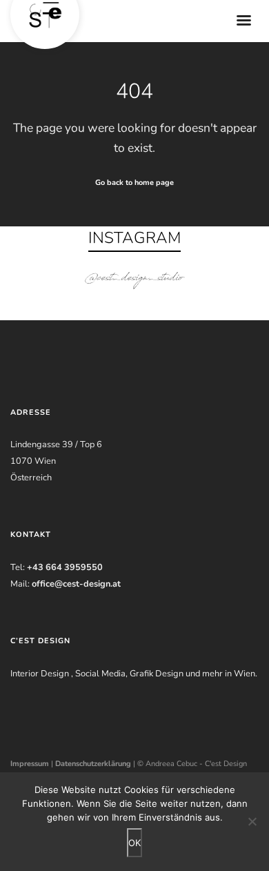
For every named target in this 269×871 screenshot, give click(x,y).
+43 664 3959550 (65, 567)
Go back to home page (134, 182)
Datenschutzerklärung (93, 764)
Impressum (29, 764)
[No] (252, 821)
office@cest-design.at (76, 584)
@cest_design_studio (134, 279)
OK (134, 842)
